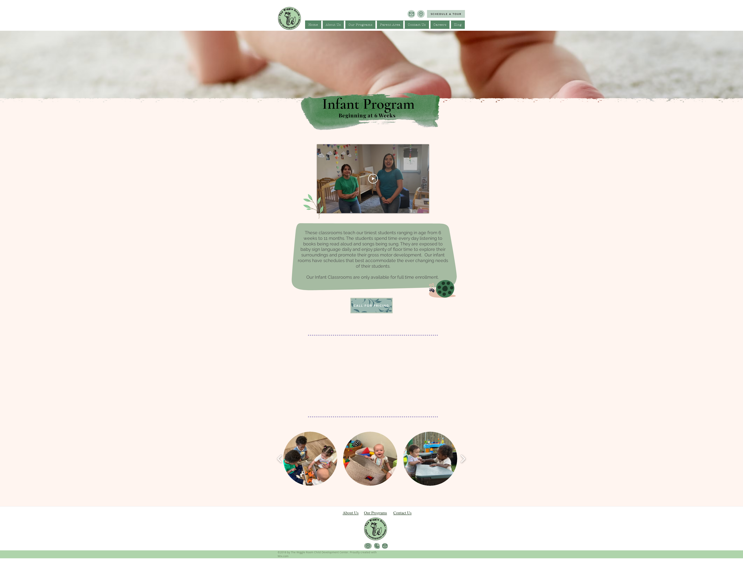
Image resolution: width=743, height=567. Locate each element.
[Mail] (411, 14)
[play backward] (279, 458)
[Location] (421, 14)
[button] (310, 459)
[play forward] (463, 458)
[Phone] (377, 546)
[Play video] (373, 179)
